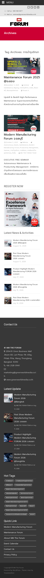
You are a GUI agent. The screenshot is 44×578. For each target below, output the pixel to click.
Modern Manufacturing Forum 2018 (16, 510)
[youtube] (35, 8)
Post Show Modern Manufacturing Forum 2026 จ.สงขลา (22, 256)
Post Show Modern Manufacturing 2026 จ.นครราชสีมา (26, 298)
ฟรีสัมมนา (9, 485)
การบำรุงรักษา (24, 88)
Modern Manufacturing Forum (15, 489)
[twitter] (32, 8)
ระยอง (31, 88)
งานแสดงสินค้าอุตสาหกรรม (23, 485)
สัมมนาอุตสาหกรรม (12, 90)
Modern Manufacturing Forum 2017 (16, 502)
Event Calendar (11, 543)
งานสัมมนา (23, 150)
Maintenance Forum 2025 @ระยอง (22, 79)
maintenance (23, 145)
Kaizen (16, 145)
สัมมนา (32, 506)
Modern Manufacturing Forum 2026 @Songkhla (25, 285)
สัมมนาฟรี (23, 506)
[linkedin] (38, 8)
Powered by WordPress (12, 570)
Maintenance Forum (26, 493)
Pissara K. (25, 90)
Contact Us (9, 549)
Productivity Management (29, 148)
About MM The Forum (14, 538)
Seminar (26, 85)
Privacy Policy (10, 554)
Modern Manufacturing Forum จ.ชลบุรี (20, 136)
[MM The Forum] (17, 21)
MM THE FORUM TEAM (28, 153)
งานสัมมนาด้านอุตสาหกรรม (24, 481)
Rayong (16, 88)
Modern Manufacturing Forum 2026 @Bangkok (25, 241)
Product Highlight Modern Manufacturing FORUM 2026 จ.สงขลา (24, 271)
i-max (29, 570)
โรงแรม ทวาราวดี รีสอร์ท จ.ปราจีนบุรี (16, 514)
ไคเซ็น (14, 153)
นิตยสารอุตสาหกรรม (26, 498)
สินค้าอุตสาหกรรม (11, 506)
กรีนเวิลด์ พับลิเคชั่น (11, 493)
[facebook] (28, 8)
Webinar (25, 142)
